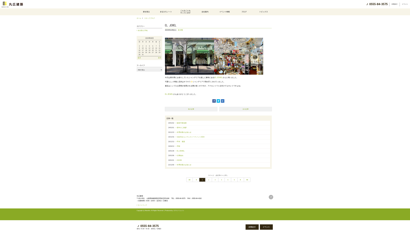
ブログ (244, 12)
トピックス (263, 12)
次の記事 (246, 109)
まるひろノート (166, 12)
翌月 (159, 58)
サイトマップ (142, 205)
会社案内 (205, 12)
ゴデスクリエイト (178, 210)
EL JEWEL (219, 77)
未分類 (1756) (143, 30)
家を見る (146, 12)
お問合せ (395, 4)
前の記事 (191, 109)
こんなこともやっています (185, 12)
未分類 (180, 30)
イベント (405, 4)
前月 (139, 58)
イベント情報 (224, 12)
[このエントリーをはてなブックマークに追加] (222, 101)
